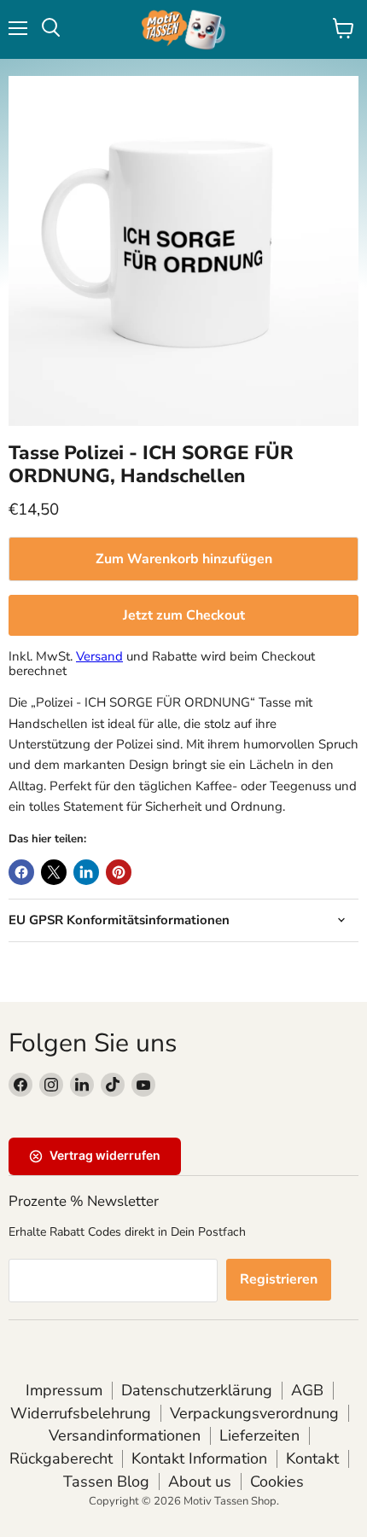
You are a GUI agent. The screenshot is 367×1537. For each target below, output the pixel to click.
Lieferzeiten (259, 1435)
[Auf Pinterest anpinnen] (118, 872)
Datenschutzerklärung (196, 1390)
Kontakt (312, 1458)
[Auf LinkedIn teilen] (86, 872)
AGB (307, 1390)
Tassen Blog (106, 1481)
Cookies (277, 1481)
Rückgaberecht (61, 1458)
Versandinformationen (125, 1435)
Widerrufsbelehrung (80, 1413)
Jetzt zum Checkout (184, 615)
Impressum (64, 1390)
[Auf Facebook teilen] (21, 872)
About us (199, 1481)
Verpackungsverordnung (254, 1413)
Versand (99, 656)
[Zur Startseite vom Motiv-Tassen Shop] (183, 29)
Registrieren (278, 1279)
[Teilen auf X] (54, 872)
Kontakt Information (199, 1458)
